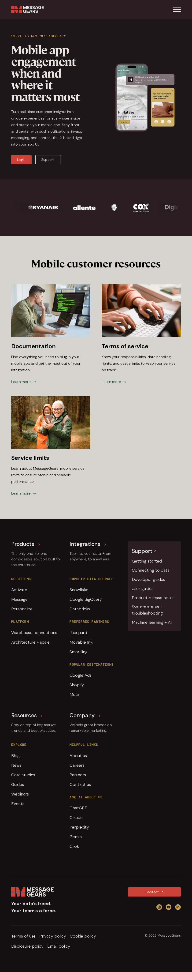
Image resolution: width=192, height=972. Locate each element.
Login (21, 160)
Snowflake (79, 590)
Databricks (80, 609)
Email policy (58, 946)
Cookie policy (83, 936)
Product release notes (153, 597)
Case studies (23, 775)
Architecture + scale (30, 642)
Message (19, 599)
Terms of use (23, 936)
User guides (142, 588)
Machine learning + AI (152, 622)
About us (78, 755)
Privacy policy (52, 936)
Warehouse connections (34, 632)
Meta (74, 694)
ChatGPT (78, 808)
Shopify (77, 685)
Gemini (76, 837)
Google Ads (81, 675)
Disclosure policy (27, 946)
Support (48, 160)
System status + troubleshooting (147, 610)
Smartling (79, 652)
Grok (74, 846)
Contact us (80, 784)
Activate (19, 590)
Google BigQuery (86, 599)
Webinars (20, 794)
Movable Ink (81, 642)
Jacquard (78, 632)
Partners (78, 775)
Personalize (22, 609)
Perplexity (79, 827)
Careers (77, 765)
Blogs (16, 755)
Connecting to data (151, 570)
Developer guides (148, 579)
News (16, 765)
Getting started (147, 561)
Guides (17, 784)
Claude (76, 817)
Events (17, 804)
